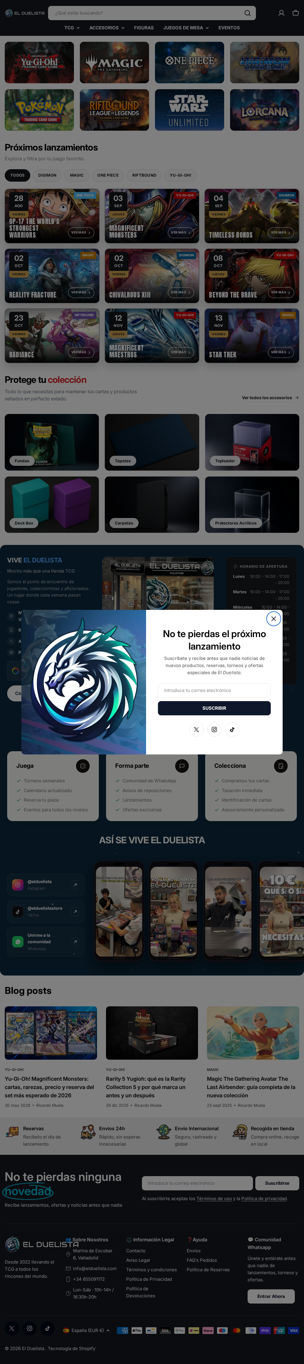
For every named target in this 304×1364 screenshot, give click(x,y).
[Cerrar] (274, 619)
